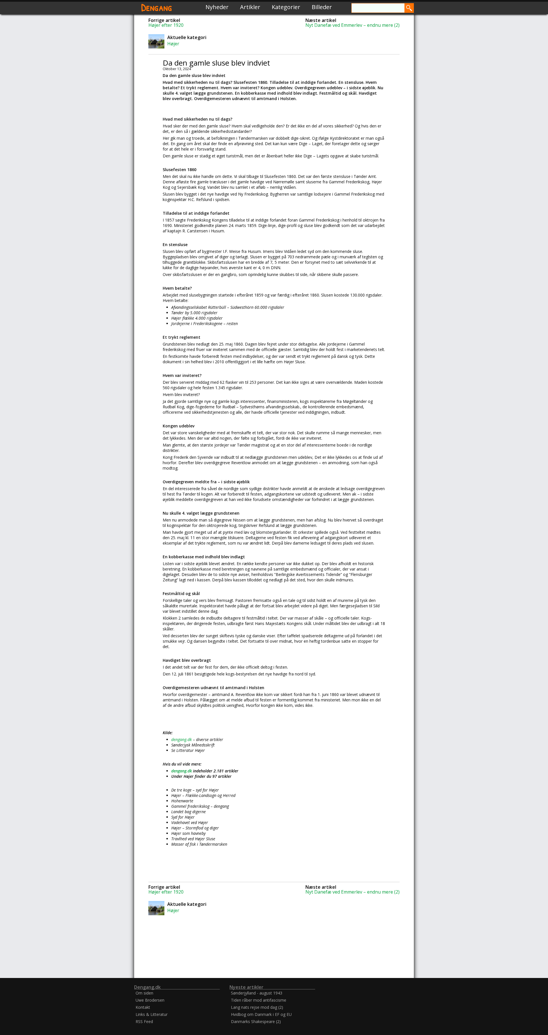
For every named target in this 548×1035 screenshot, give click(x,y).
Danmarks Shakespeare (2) (256, 1021)
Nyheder (217, 7)
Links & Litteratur (152, 1014)
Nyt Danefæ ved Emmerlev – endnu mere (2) (352, 25)
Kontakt (143, 1007)
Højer (173, 43)
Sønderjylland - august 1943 (256, 993)
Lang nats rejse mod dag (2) (257, 1007)
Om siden (144, 993)
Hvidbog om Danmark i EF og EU (261, 1014)
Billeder (322, 7)
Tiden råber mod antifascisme (258, 1000)
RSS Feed (144, 1021)
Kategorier (286, 7)
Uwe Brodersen (150, 1000)
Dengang (156, 7)
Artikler (250, 7)
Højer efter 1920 (166, 25)
